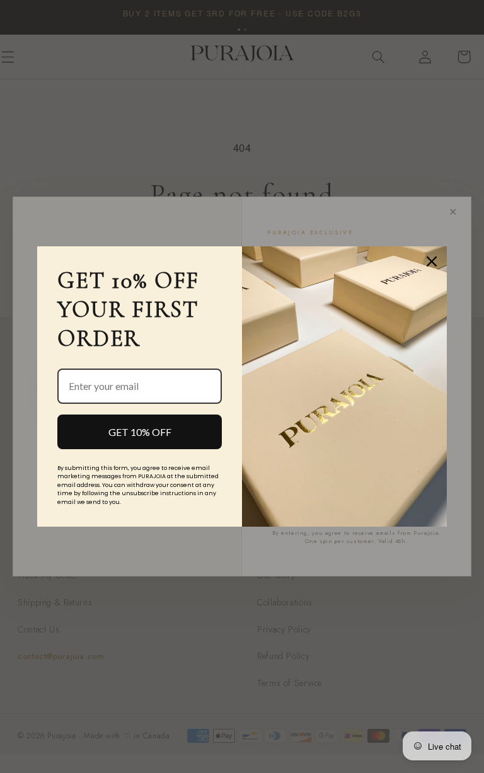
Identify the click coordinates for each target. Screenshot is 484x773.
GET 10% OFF (139, 432)
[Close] (432, 261)
